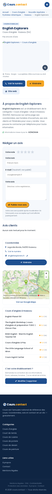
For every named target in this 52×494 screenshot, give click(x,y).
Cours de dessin (10, 445)
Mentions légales (10, 470)
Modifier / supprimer (27, 381)
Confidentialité (36, 483)
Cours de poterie (10, 441)
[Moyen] (21, 152)
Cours (17, 5)
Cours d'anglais (18, 12)
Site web (12, 91)
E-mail (18, 170)
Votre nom (10, 158)
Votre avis (10, 182)
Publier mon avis (19, 205)
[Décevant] (18, 152)
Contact (6, 466)
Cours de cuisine (10, 437)
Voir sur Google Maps (26, 302)
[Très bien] (28, 152)
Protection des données (18, 486)
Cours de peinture (11, 449)
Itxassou (27, 15)
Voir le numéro (15, 83)
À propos (7, 462)
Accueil (6, 12)
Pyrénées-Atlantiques (12, 15)
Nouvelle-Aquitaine (37, 12)
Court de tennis (10, 433)
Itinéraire (36, 83)
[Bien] (25, 152)
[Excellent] (32, 152)
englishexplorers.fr (16, 255)
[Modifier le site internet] (27, 255)
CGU (27, 483)
